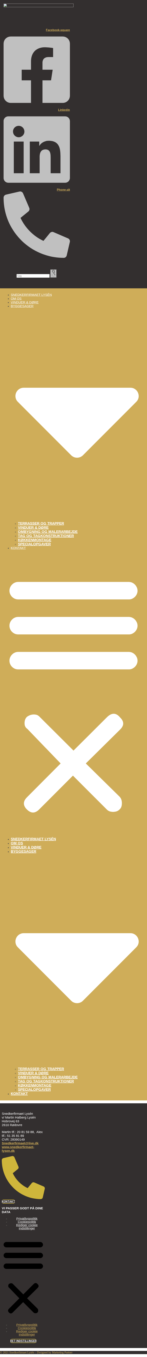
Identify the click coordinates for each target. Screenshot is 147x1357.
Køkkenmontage (34, 540)
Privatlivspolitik (26, 1218)
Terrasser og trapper (41, 523)
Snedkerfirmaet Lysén (31, 295)
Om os (17, 843)
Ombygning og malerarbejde (48, 532)
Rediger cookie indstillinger (27, 1226)
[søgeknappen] (53, 273)
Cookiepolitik (27, 1222)
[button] (73, 693)
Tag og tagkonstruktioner (46, 536)
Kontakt (18, 548)
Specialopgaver (34, 544)
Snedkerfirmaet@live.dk (20, 1143)
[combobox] (33, 276)
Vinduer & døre (33, 527)
